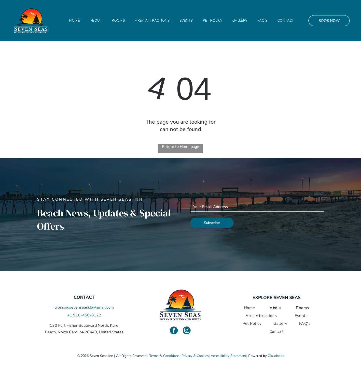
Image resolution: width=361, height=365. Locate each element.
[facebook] (174, 331)
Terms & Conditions (164, 355)
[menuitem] (74, 20)
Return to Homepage (180, 146)
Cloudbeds (276, 355)
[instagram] (187, 331)
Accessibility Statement (228, 355)
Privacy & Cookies (195, 355)
